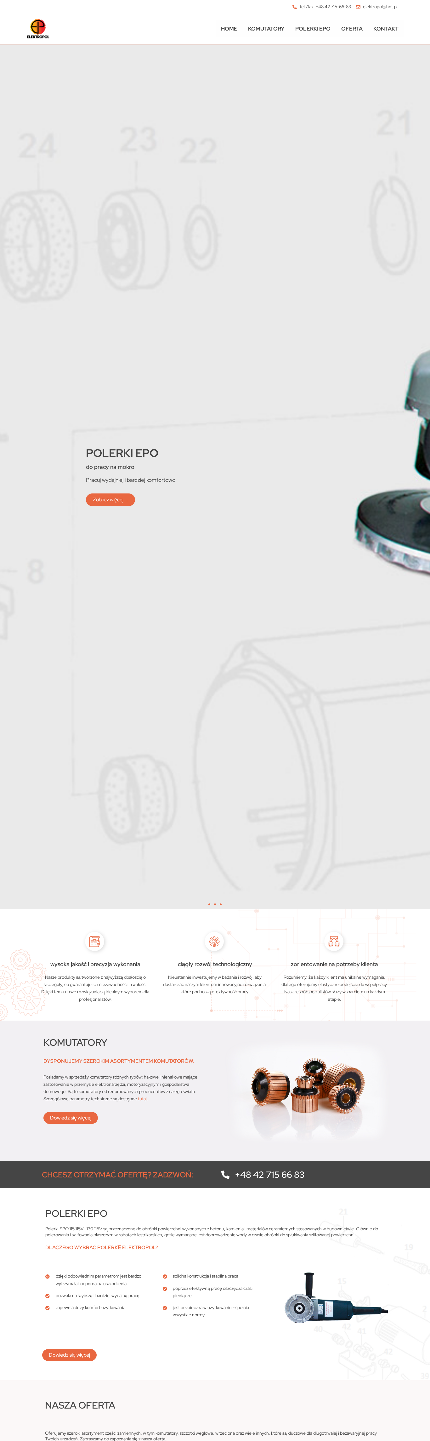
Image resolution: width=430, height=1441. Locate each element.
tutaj (142, 1099)
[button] (209, 904)
